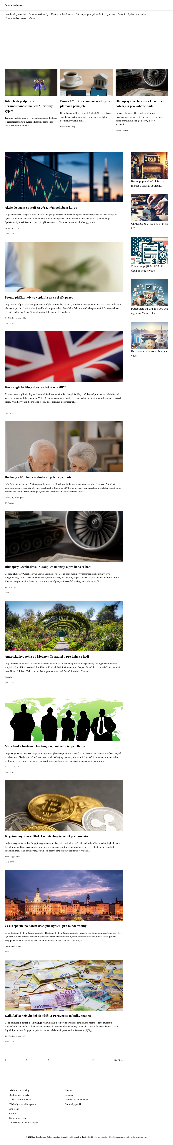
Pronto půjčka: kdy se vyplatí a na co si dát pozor (39, 297)
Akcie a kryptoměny (16, 14)
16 (93, 1060)
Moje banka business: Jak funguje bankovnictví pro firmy (45, 746)
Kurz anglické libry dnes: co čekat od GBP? (35, 387)
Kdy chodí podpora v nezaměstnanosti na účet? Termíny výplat (29, 106)
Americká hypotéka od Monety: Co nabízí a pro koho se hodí (47, 656)
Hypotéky (110, 14)
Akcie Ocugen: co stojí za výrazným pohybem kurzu (41, 207)
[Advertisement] (86, 40)
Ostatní (121, 14)
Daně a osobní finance (62, 14)
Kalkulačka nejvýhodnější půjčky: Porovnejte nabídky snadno (48, 1015)
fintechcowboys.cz (14, 5)
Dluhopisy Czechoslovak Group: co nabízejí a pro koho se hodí (48, 567)
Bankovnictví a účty (39, 14)
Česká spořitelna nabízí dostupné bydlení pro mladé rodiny (45, 926)
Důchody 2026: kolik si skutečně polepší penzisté (38, 477)
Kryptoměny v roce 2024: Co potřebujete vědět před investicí (47, 836)
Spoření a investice (137, 14)
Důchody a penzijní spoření (89, 14)
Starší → (118, 1060)
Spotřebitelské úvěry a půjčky (20, 18)
